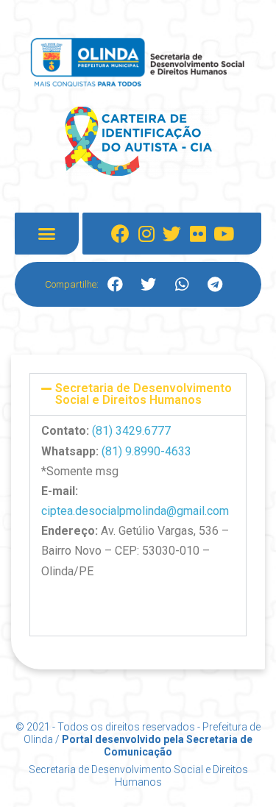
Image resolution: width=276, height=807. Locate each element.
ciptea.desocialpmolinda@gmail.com (135, 511)
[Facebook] (121, 234)
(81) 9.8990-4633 (146, 451)
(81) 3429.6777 (131, 431)
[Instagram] (146, 234)
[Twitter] (172, 234)
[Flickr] (198, 234)
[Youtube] (224, 234)
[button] (47, 234)
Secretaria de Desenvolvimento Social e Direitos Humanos (143, 394)
